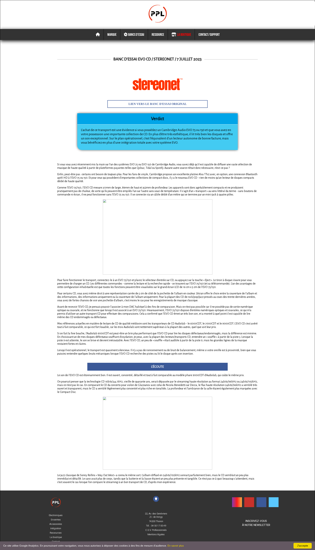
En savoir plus (176, 545)
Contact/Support (209, 34)
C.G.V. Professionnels (156, 530)
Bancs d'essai (136, 34)
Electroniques (56, 515)
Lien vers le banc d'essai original (158, 103)
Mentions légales (156, 534)
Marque (111, 34)
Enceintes (56, 519)
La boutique (183, 34)
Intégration (55, 528)
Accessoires (55, 524)
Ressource (158, 34)
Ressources (56, 532)
